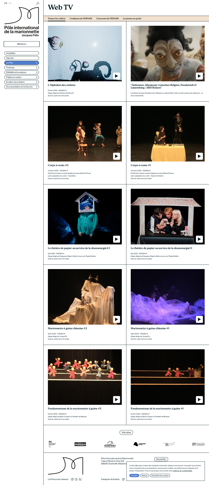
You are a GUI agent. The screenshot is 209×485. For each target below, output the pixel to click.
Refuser (144, 475)
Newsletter (161, 459)
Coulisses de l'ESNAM (81, 19)
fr (5, 3)
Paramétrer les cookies (160, 475)
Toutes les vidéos (56, 19)
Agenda (9, 58)
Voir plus (126, 432)
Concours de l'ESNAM (107, 19)
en (10, 3)
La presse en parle (132, 19)
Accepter (134, 475)
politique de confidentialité (182, 471)
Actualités (10, 53)
